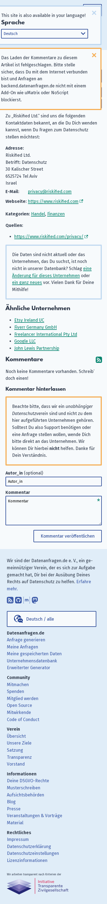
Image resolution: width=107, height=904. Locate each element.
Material (15, 822)
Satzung (15, 750)
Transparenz (19, 757)
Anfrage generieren (26, 639)
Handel (38, 214)
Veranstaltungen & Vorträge (34, 815)
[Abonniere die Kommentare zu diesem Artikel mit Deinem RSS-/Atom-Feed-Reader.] (99, 359)
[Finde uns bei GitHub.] (18, 599)
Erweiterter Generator (28, 667)
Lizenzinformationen (27, 860)
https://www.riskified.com (53, 201)
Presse (14, 808)
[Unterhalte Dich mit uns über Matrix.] (26, 599)
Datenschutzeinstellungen (33, 853)
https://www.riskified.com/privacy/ (48, 236)
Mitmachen (18, 684)
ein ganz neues (27, 282)
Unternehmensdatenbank (32, 660)
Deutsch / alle (40, 619)
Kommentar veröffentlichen (68, 536)
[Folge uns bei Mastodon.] (35, 599)
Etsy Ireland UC (29, 320)
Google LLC (25, 341)
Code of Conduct (23, 719)
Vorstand (16, 764)
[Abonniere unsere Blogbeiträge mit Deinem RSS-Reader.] (10, 599)
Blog (11, 801)
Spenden (15, 691)
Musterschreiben (23, 787)
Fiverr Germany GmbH (35, 327)
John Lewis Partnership (36, 348)
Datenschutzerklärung (29, 846)
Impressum (18, 839)
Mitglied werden (22, 698)
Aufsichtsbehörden (25, 795)
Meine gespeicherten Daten (34, 653)
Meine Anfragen (22, 647)
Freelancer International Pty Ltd (45, 334)
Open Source (19, 705)
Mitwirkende (19, 712)
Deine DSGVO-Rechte (28, 780)
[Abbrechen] (94, 13)
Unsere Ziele (19, 743)
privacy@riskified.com (50, 191)
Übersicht (16, 736)
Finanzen (56, 214)
